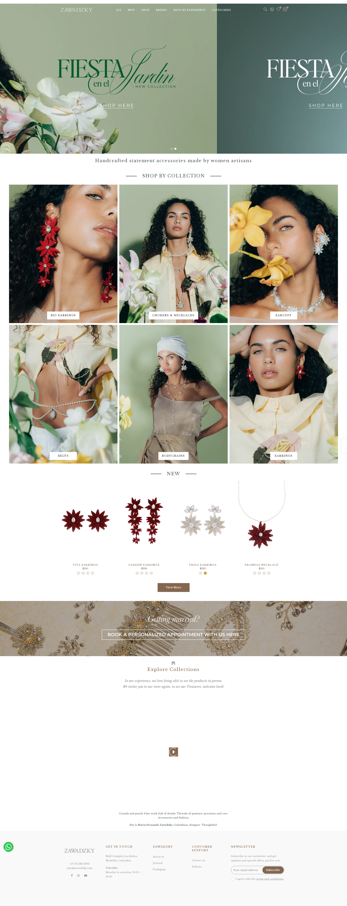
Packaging (159, 869)
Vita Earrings (85, 564)
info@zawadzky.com (79, 868)
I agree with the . (260, 879)
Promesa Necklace (262, 564)
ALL (119, 10)
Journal (158, 863)
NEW (131, 10)
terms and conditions (269, 879)
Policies (197, 866)
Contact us (198, 860)
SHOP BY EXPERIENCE (189, 10)
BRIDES (161, 10)
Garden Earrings (144, 564)
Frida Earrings (203, 564)
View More (173, 587)
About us (158, 856)
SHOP (145, 10)
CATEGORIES (221, 10)
